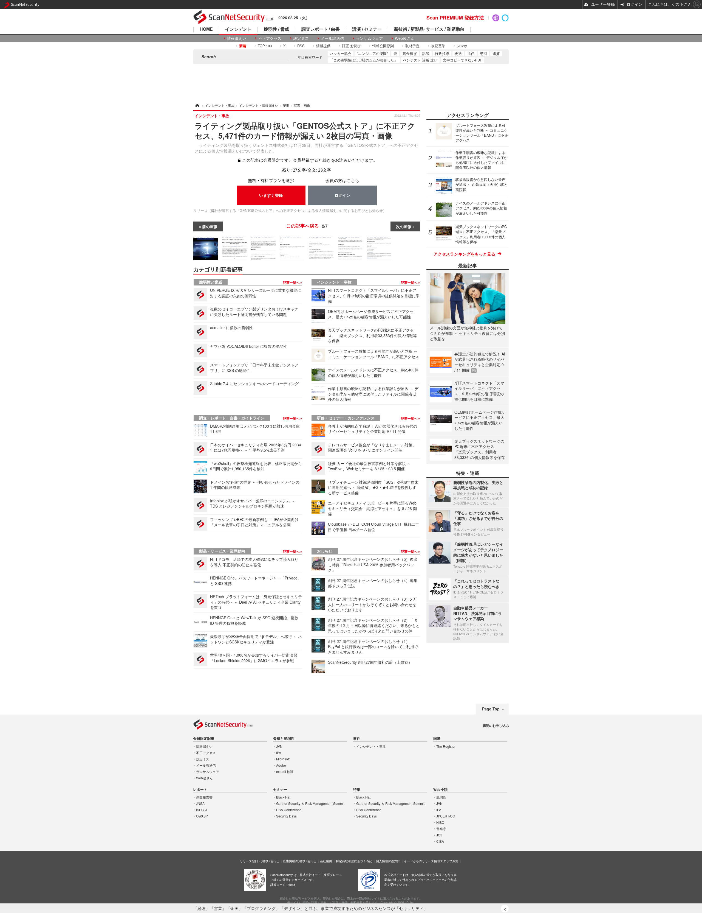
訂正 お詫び (351, 45)
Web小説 (440, 789)
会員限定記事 (203, 738)
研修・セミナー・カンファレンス (346, 418)
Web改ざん (404, 38)
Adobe (281, 765)
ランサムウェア (369, 38)
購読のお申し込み (496, 725)
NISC (440, 822)
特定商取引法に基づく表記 (354, 861)
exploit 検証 (284, 771)
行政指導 (442, 53)
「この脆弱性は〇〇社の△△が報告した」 (364, 60)
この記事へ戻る (306, 225)
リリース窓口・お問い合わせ (259, 861)
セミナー (280, 789)
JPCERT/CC (445, 816)
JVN (279, 746)
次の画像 (403, 226)
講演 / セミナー (367, 29)
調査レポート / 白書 (320, 29)
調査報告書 (204, 797)
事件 (356, 738)
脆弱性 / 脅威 (276, 29)
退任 (470, 53)
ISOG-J (201, 809)
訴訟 (425, 53)
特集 (356, 789)
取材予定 (412, 45)
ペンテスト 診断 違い (420, 60)
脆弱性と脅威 (210, 282)
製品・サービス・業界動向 (222, 551)
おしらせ (324, 551)
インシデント (238, 29)
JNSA (200, 803)
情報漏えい (236, 38)
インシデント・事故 (334, 282)
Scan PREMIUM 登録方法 (455, 17)
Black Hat (283, 797)
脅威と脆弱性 (284, 738)
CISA (440, 841)
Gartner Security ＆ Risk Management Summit (310, 803)
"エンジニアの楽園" (372, 53)
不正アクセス (269, 38)
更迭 (458, 53)
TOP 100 (265, 45)
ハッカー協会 (340, 53)
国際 (436, 738)
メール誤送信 (332, 38)
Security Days (286, 816)
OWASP (202, 816)
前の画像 (209, 226)
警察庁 (441, 828)
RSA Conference (288, 809)
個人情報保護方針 (388, 861)
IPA (278, 752)
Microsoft (283, 759)
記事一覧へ (291, 282)
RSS (301, 45)
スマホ (462, 45)
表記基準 (438, 45)
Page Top (491, 709)
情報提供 (323, 45)
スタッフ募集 (449, 861)
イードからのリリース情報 (422, 861)
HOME (206, 29)
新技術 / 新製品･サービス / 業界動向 (429, 29)
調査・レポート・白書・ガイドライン (231, 418)
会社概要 (326, 861)
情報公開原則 (383, 45)
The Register (445, 746)
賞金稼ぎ (410, 53)
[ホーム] (196, 105)
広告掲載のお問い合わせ (299, 861)
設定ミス (301, 38)
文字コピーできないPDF (462, 60)
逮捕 (496, 53)
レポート (200, 789)
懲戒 (483, 53)
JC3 (439, 835)
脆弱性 (441, 797)
